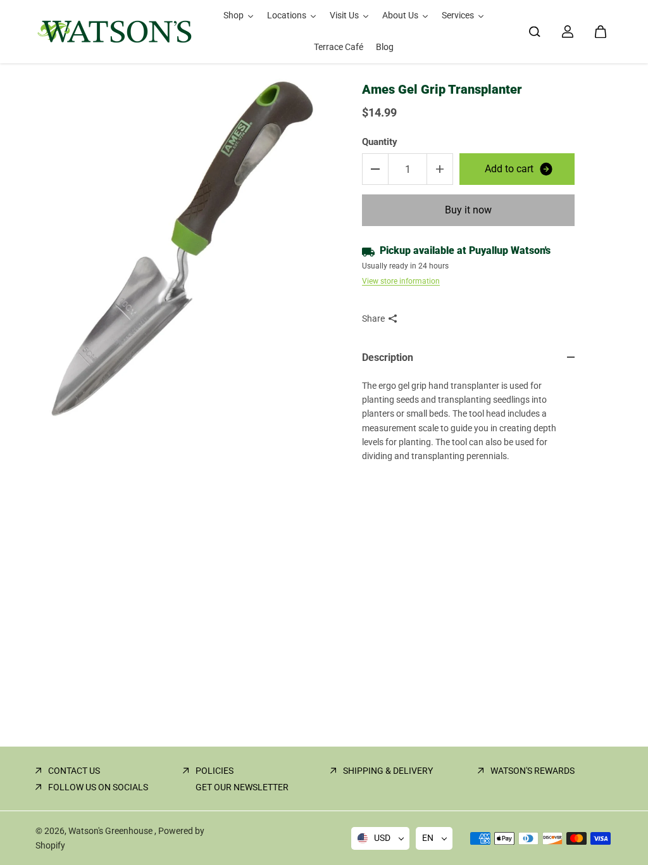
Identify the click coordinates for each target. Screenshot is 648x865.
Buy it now (468, 210)
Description (387, 357)
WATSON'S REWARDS (532, 771)
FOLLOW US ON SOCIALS (98, 787)
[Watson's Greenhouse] (114, 31)
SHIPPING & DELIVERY (388, 771)
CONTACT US (74, 771)
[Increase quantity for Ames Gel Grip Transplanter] (440, 169)
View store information (401, 281)
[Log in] (568, 32)
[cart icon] (601, 32)
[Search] (535, 32)
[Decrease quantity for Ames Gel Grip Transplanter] (375, 169)
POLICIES (215, 771)
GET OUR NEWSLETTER (242, 787)
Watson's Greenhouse (111, 831)
